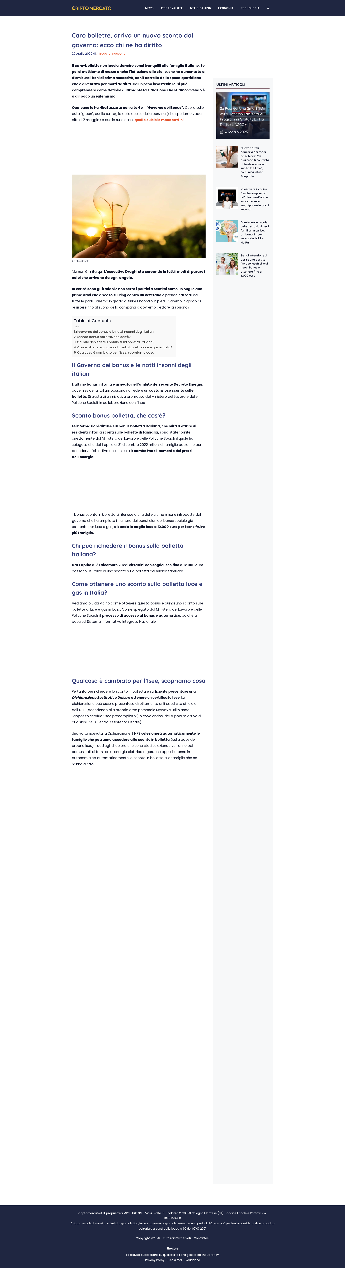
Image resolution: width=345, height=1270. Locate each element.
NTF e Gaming (200, 8)
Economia (226, 8)
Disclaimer (174, 1260)
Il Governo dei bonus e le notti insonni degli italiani (115, 332)
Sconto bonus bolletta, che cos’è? (104, 337)
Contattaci (201, 1238)
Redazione (192, 1260)
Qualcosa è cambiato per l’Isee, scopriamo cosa (115, 352)
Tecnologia (250, 8)
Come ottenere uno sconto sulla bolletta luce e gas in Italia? (124, 347)
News (149, 8)
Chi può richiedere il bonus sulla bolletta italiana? (115, 342)
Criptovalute (172, 8)
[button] (268, 8)
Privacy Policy (154, 1260)
